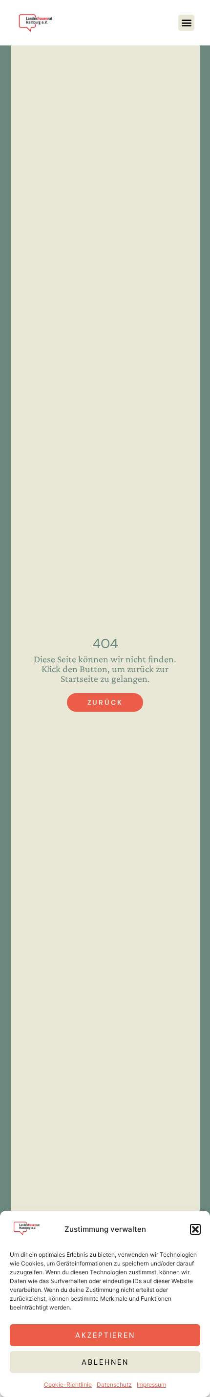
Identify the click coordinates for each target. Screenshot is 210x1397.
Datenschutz (114, 1384)
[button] (195, 1229)
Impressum (151, 1384)
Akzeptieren (105, 1335)
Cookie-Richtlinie (68, 1384)
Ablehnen (105, 1362)
